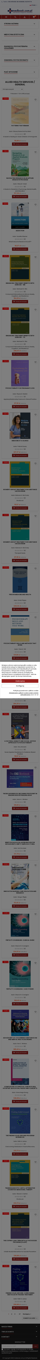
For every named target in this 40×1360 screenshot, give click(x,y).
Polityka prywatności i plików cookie (25, 691)
